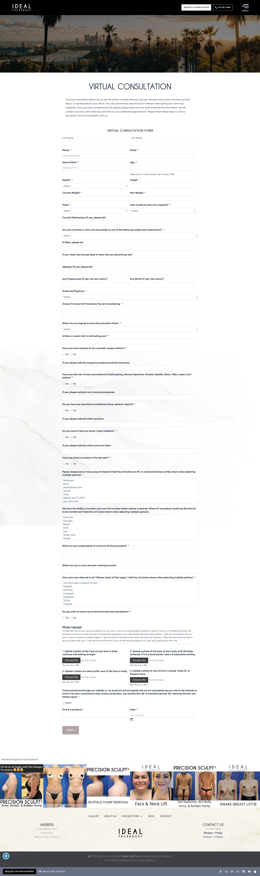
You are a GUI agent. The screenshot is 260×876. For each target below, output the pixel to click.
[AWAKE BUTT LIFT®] (130, 498)
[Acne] (130, 484)
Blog (151, 816)
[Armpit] (130, 491)
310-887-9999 (213, 828)
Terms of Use (138, 860)
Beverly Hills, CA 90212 (46, 836)
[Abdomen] (130, 480)
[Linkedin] (130, 604)
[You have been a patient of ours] (130, 583)
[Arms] (130, 494)
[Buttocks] (130, 517)
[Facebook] (130, 593)
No (74, 354)
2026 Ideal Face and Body (105, 856)
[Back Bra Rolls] (130, 501)
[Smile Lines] (130, 535)
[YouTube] (130, 590)
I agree (68, 702)
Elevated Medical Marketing (156, 856)
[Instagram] (130, 597)
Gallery (94, 816)
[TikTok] (130, 600)
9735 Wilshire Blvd (47, 828)
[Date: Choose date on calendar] (131, 719)
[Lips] (130, 531)
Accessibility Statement (117, 860)
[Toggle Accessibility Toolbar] (6, 856)
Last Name (136, 138)
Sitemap (151, 860)
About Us (110, 816)
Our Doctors (130, 816)
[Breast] (130, 524)
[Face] (130, 528)
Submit (71, 730)
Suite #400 (47, 832)
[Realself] (130, 586)
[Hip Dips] (130, 521)
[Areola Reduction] (130, 487)
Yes (67, 354)
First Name (67, 138)
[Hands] (130, 538)
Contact (166, 816)
